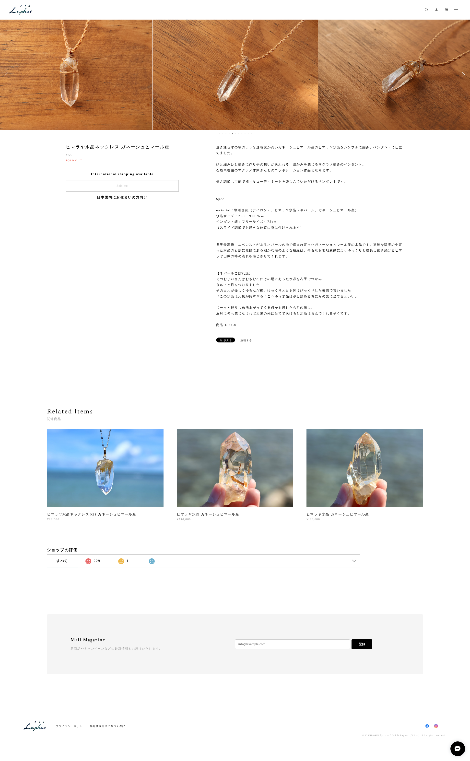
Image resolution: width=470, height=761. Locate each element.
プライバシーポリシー (70, 726)
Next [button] (462, 74)
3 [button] (225, 133)
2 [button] (222, 133)
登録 (362, 644)
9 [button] (245, 133)
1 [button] (219, 133)
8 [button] (241, 133)
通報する (246, 340)
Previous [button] (7, 74)
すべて (62, 561)
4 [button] (229, 133)
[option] (235, 75)
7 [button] (238, 133)
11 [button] (251, 133)
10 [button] (248, 133)
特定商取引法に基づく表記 (107, 726)
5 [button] (232, 133)
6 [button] (235, 133)
